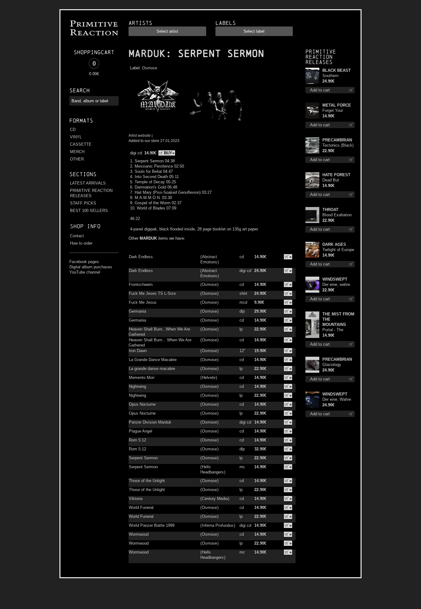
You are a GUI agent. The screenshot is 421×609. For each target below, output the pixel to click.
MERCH (77, 151)
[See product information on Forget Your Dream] (312, 111)
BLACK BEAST (336, 70)
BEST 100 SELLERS (89, 210)
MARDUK (147, 53)
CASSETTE (81, 144)
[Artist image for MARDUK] (215, 124)
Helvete (208, 377)
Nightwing (137, 386)
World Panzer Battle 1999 (151, 525)
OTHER (77, 159)
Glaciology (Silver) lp (331, 364)
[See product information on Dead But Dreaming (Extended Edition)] (312, 180)
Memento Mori (141, 377)
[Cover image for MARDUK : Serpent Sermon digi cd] (158, 124)
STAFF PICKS (83, 203)
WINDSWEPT (334, 279)
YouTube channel (84, 272)
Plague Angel (140, 431)
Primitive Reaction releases (320, 56)
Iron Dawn (138, 350)
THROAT (330, 209)
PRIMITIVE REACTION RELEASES (91, 193)
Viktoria (135, 498)
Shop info (85, 226)
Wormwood (139, 534)
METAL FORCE (336, 105)
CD (73, 129)
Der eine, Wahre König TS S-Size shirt (337, 399)
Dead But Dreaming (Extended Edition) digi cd (335, 180)
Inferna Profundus (218, 525)
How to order (81, 243)
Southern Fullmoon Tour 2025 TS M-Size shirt (336, 76)
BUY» (169, 153)
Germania (137, 311)
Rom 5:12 (137, 440)
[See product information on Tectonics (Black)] (312, 145)
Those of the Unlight (147, 480)
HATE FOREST (336, 175)
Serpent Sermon (143, 458)
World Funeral (141, 507)
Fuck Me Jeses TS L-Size (152, 293)
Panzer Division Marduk (150, 422)
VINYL (76, 137)
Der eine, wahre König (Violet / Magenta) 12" (336, 284)
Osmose (149, 68)
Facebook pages (84, 261)
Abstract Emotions (208, 259)
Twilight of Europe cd (338, 250)
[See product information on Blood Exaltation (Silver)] (312, 215)
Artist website (140, 135)
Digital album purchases (90, 267)
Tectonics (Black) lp (338, 145)
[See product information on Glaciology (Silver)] (312, 365)
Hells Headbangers (212, 469)
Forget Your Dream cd (332, 110)
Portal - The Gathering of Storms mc (333, 330)
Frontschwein (141, 284)
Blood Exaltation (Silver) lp (337, 215)
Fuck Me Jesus (143, 302)
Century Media (215, 498)
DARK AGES (334, 244)
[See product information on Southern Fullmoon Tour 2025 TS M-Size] (312, 76)
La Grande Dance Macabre (153, 359)
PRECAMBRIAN (337, 140)
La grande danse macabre (152, 368)
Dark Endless (141, 256)
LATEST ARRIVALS (88, 183)
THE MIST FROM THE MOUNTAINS (338, 319)
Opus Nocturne (142, 404)
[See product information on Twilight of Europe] (312, 250)
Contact (77, 235)
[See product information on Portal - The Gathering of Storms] (312, 324)
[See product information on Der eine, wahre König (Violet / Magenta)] (312, 285)
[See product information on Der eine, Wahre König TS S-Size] (312, 400)
